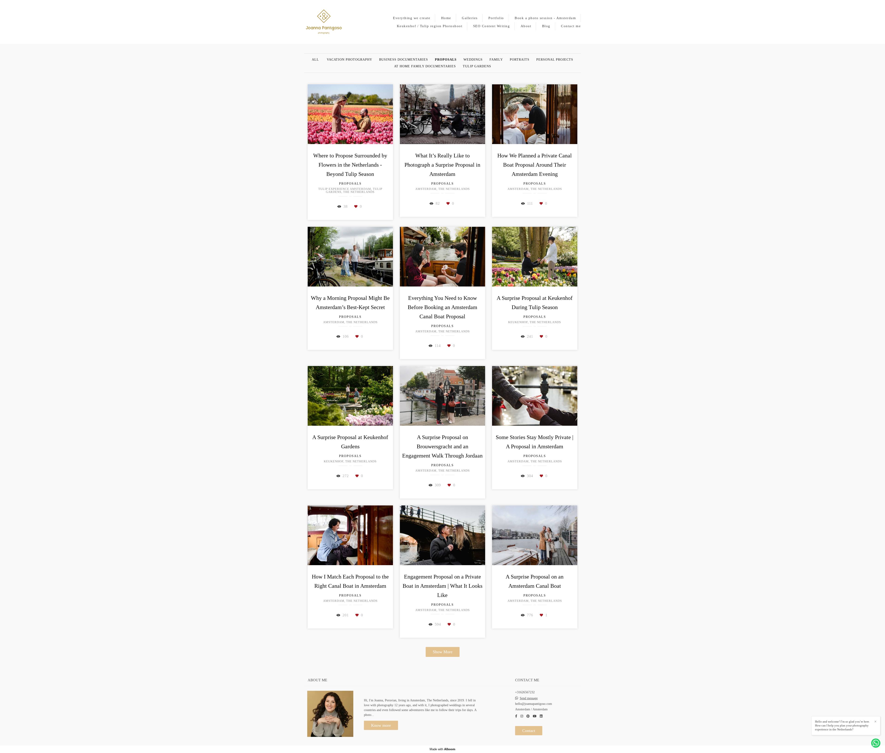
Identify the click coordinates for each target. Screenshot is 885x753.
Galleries (470, 18)
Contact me (571, 26)
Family (496, 59)
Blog (546, 26)
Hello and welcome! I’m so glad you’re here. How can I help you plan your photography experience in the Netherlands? (842, 725)
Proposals (446, 59)
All (315, 59)
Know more (381, 725)
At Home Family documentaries (425, 66)
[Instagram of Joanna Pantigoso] (521, 716)
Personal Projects (554, 59)
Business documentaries (403, 59)
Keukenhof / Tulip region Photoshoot (430, 26)
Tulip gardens (477, 66)
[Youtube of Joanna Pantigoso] (535, 716)
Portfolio (496, 18)
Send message (529, 698)
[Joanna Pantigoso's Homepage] (323, 22)
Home (446, 18)
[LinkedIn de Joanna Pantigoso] (541, 716)
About (526, 26)
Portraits (519, 59)
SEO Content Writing (491, 26)
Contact (528, 730)
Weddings (473, 59)
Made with (442, 749)
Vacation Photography (349, 59)
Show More (442, 652)
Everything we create (411, 18)
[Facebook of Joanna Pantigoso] (516, 716)
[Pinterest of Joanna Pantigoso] (528, 716)
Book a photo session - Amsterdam (545, 18)
